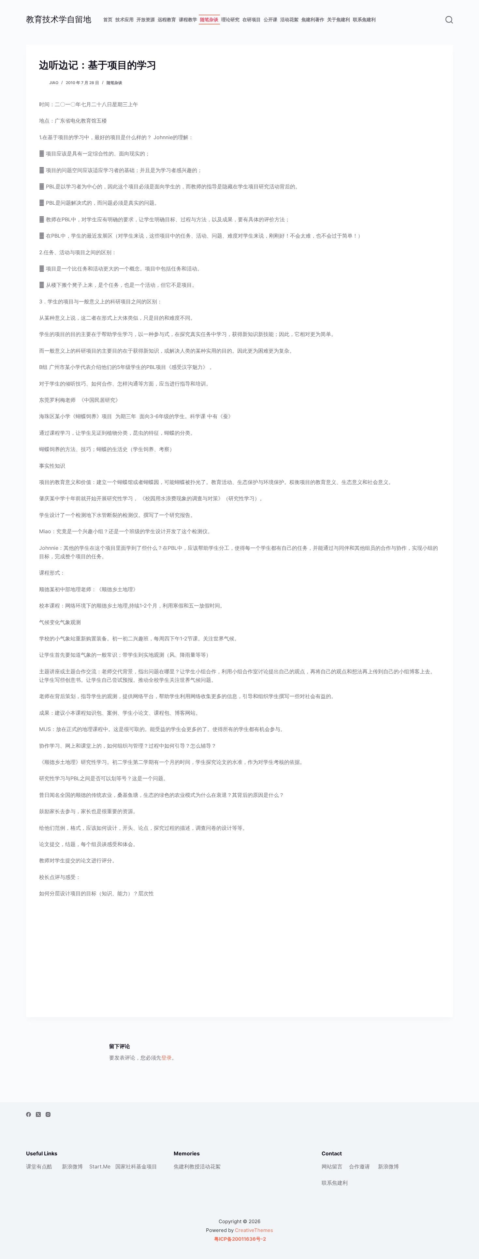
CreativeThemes (254, 1230)
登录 (166, 1057)
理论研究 (230, 19)
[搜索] (449, 19)
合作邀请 (359, 1166)
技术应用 (124, 19)
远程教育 (167, 19)
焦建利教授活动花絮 (197, 1166)
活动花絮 (289, 19)
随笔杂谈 (209, 19)
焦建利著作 (312, 19)
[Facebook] (28, 1114)
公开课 (270, 19)
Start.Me (99, 1166)
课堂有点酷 (39, 1166)
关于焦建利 (338, 19)
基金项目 (146, 1166)
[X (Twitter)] (38, 1114)
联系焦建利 (364, 19)
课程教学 (188, 19)
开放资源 (146, 19)
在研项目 (251, 19)
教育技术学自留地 (58, 19)
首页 (107, 19)
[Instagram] (48, 1114)
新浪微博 (72, 1166)
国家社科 (125, 1166)
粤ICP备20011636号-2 (239, 1239)
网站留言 (332, 1166)
